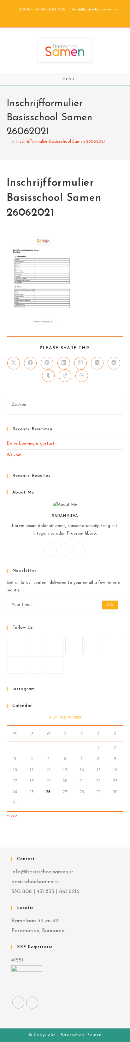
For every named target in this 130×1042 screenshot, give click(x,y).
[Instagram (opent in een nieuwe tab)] (65, 16)
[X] (50, 549)
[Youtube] (35, 665)
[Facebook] (65, 549)
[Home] (8, 142)
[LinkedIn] (74, 645)
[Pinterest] (93, 645)
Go (110, 605)
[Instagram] (79, 549)
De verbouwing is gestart (31, 443)
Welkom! (14, 455)
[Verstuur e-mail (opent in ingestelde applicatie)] (72, 16)
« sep (12, 815)
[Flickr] (112, 645)
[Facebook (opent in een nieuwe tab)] (58, 16)
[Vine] (16, 665)
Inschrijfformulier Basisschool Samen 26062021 (60, 142)
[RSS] (54, 665)
